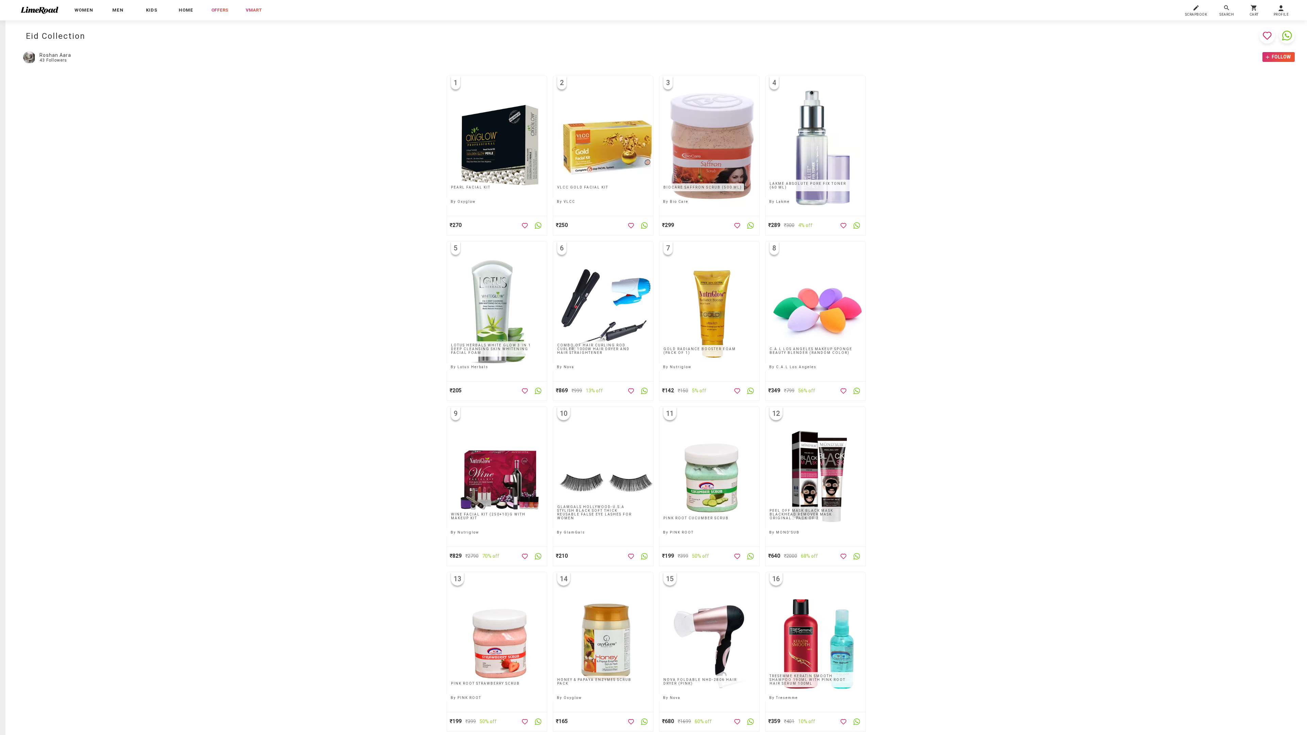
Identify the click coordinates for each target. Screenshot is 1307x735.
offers (219, 10)
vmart (254, 10)
